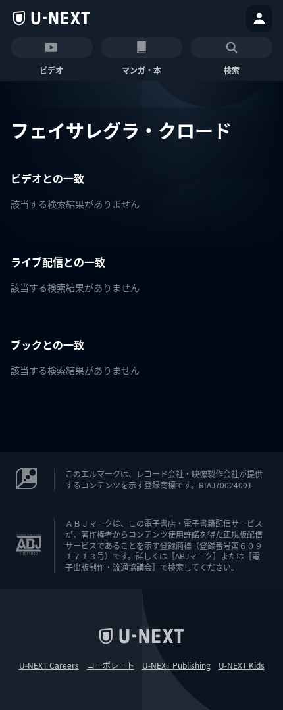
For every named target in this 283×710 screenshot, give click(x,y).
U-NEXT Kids (242, 665)
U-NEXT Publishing (176, 665)
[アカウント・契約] (259, 18)
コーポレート (110, 665)
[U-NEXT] (51, 18)
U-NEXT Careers (49, 665)
